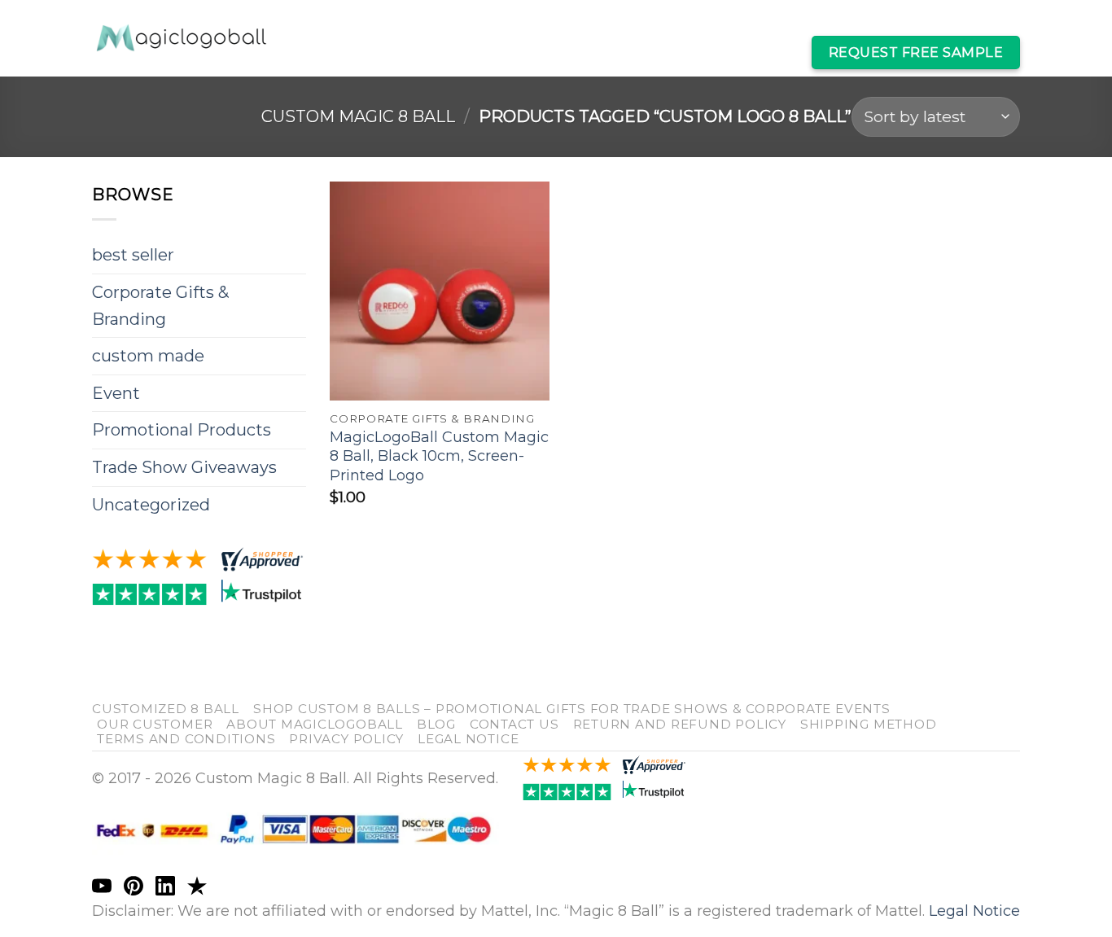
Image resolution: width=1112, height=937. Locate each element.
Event (116, 393)
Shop (630, 21)
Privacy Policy (346, 739)
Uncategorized (151, 504)
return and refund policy (679, 724)
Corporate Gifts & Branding (160, 305)
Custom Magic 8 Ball (397, 21)
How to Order (734, 52)
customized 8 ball (165, 708)
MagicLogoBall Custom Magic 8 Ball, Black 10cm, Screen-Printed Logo (439, 456)
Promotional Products (181, 430)
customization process (930, 21)
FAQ (655, 52)
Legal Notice (468, 739)
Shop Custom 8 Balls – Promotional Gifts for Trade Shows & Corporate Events (572, 708)
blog (436, 724)
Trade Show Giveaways (184, 467)
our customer (154, 724)
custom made (148, 356)
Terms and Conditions (186, 739)
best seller (133, 255)
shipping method (868, 724)
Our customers (542, 21)
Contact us (514, 724)
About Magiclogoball (314, 724)
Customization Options (748, 21)
